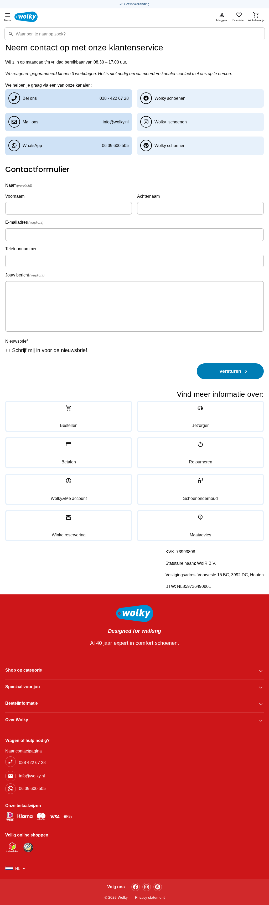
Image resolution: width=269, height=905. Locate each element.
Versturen (230, 371)
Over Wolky (16, 720)
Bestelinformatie (21, 703)
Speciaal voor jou (22, 686)
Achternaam (148, 196)
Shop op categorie (23, 670)
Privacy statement (150, 897)
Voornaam (14, 196)
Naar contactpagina (23, 751)
